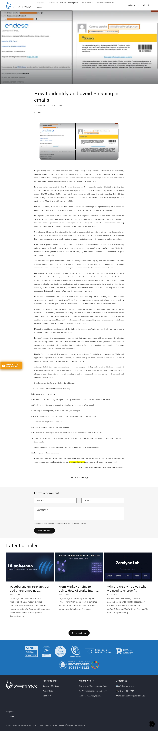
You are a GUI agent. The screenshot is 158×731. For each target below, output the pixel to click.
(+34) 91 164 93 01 (126, 691)
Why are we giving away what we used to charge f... (127, 588)
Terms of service (51, 725)
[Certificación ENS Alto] (46, 651)
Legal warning (80, 725)
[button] (40, 2)
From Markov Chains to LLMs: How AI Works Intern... (79, 588)
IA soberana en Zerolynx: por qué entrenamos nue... (29, 588)
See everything (79, 633)
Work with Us (48, 691)
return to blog (81, 477)
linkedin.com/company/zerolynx (131, 696)
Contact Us (47, 696)
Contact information (66, 725)
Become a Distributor (51, 686)
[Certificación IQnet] (60, 651)
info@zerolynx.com (126, 686)
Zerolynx (15, 725)
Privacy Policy (38, 725)
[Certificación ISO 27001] (31, 651)
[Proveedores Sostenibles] (79, 665)
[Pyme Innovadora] (75, 651)
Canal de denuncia (24, 725)
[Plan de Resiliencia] (109, 651)
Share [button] (39, 113)
